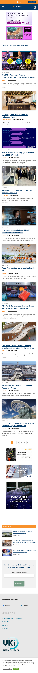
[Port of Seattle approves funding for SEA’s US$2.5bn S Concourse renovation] (7, 543)
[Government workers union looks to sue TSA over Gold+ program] (7, 552)
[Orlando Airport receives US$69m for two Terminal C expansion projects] (19, 409)
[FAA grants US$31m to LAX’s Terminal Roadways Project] (19, 371)
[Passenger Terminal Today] (19, 7)
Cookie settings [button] (7, 669)
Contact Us (5, 625)
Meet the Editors (6, 622)
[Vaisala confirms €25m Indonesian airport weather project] (7, 533)
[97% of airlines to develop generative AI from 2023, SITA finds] (19, 138)
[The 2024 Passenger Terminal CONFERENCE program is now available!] (19, 60)
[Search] (34, 7)
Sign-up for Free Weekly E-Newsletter (12, 618)
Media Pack (5, 628)
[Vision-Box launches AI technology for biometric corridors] (19, 176)
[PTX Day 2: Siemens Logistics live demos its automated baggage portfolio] (19, 291)
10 (24, 442)
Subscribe (32, 1)
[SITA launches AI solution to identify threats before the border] (19, 215)
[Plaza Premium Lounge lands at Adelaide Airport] (19, 253)
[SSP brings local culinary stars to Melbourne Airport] (19, 100)
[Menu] (3, 7)
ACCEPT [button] (16, 669)
